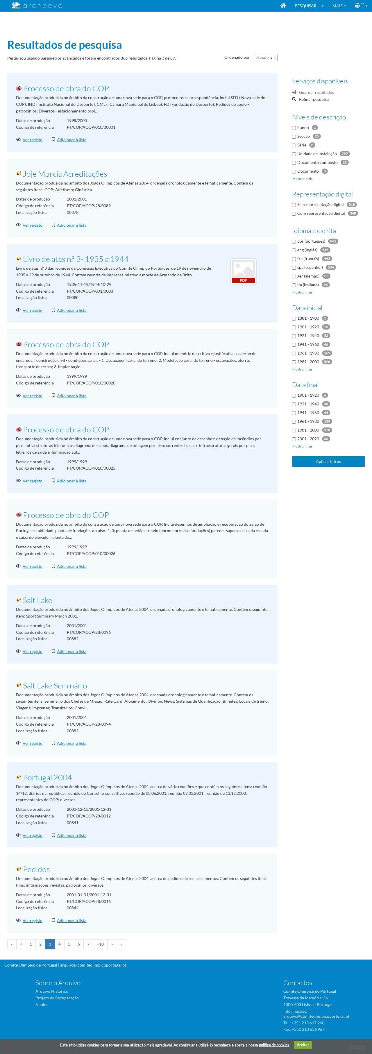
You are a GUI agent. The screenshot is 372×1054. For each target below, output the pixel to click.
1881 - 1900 (308, 318)
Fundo (303, 127)
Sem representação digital (320, 204)
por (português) (311, 241)
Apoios (41, 1004)
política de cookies (274, 1044)
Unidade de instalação (317, 153)
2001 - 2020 (308, 438)
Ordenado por (237, 57)
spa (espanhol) (310, 267)
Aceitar (303, 1044)
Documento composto (317, 162)
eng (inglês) (307, 249)
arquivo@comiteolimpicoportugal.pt (93, 964)
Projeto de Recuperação (57, 997)
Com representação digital (321, 213)
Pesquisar (305, 5)
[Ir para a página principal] (33, 5)
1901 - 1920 (308, 326)
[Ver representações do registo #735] (243, 271)
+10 (100, 944)
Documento (308, 171)
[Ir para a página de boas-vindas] (283, 6)
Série (301, 144)
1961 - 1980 (308, 352)
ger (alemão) (308, 275)
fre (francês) (308, 258)
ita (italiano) (308, 284)
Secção (303, 136)
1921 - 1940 (308, 335)
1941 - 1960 (308, 344)
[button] (324, 6)
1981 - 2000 (308, 361)
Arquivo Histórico (51, 991)
